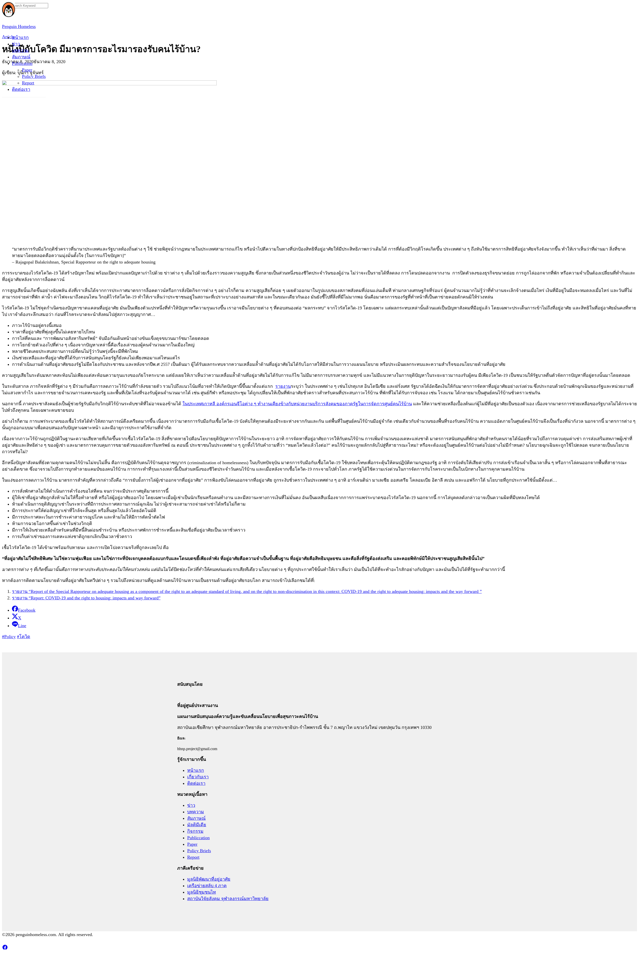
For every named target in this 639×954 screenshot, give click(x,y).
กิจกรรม (195, 831)
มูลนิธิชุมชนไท (201, 892)
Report (28, 82)
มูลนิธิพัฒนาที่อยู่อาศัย (208, 879)
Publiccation (198, 837)
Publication (22, 63)
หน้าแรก (20, 37)
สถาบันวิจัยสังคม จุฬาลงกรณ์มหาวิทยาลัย (228, 898)
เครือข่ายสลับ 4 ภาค (207, 885)
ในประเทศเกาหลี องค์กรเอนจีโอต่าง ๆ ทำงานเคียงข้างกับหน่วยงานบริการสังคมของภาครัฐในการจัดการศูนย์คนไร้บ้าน (297, 403)
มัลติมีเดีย (196, 824)
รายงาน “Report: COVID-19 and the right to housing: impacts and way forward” (86, 597)
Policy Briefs (34, 76)
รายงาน (283, 386)
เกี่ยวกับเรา (198, 776)
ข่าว (16, 43)
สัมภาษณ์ (21, 56)
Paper (27, 69)
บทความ (20, 50)
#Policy (9, 636)
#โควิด (23, 636)
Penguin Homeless (19, 26)
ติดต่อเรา (21, 89)
